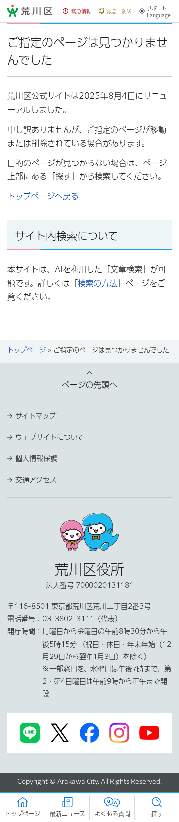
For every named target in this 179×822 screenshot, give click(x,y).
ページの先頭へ (89, 385)
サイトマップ (35, 415)
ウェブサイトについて (49, 437)
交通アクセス (36, 479)
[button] (77, 11)
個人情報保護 (36, 458)
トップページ (26, 350)
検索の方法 (97, 283)
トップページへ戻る (43, 196)
